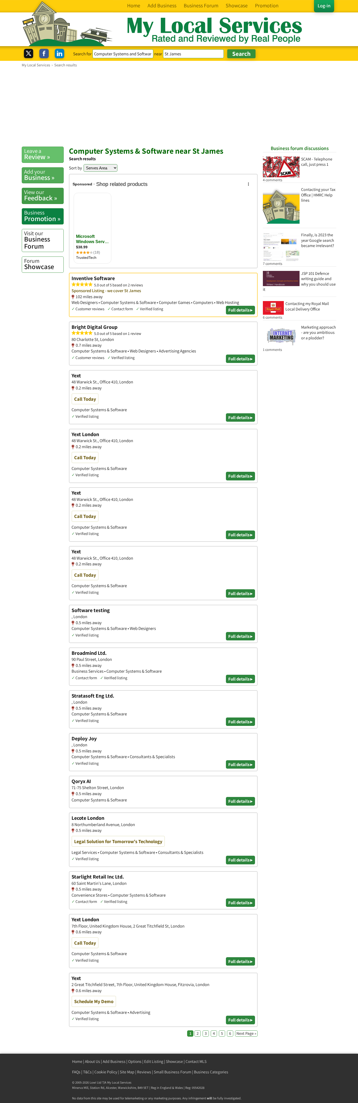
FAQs (76, 1071)
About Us (92, 1061)
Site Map (127, 1071)
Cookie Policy (105, 1071)
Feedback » (40, 195)
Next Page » (246, 1033)
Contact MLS (196, 1061)
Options (135, 1061)
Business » (39, 175)
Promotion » (42, 216)
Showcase (39, 264)
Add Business (114, 1061)
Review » (37, 154)
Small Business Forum (172, 1071)
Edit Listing (153, 1061)
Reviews (144, 1071)
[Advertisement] (179, 106)
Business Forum (37, 240)
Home (77, 1061)
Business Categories (211, 1071)
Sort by (75, 168)
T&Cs (87, 1071)
